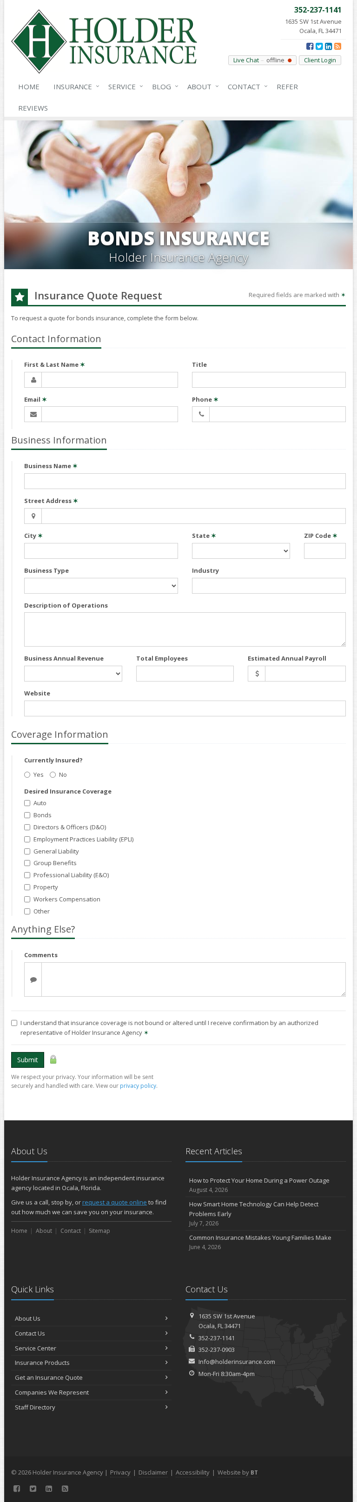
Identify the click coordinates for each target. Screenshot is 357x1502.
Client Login (320, 60)
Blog (163, 86)
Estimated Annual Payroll (287, 658)
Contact (245, 86)
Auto (39, 803)
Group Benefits (55, 863)
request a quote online (114, 1202)
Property (45, 887)
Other (41, 911)
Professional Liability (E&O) (71, 875)
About (200, 86)
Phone (205, 399)
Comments (41, 955)
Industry (205, 570)
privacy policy (138, 1086)
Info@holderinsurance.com (236, 1361)
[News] (337, 46)
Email (35, 399)
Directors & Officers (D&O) (69, 827)
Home (29, 86)
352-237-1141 (216, 1338)
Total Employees (162, 658)
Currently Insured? (53, 760)
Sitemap (99, 1231)
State (204, 535)
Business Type (46, 570)
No (63, 774)
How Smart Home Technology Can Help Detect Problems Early (253, 1213)
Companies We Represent (52, 1392)
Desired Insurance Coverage (68, 791)
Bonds (42, 815)
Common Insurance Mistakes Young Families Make (260, 1242)
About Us (27, 1318)
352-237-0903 (216, 1349)
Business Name (51, 466)
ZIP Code (320, 535)
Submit (27, 1059)
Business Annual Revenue (64, 658)
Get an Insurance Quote (49, 1377)
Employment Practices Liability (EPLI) (83, 839)
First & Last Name (54, 364)
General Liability (56, 851)
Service (123, 86)
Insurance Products (42, 1362)
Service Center (35, 1348)
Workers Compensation (66, 899)
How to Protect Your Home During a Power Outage (259, 1185)
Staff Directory (35, 1407)
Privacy (120, 1472)
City (33, 535)
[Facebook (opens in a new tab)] (309, 46)
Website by (238, 1472)
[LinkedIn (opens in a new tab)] (328, 46)
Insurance (74, 86)
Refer (287, 86)
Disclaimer (153, 1472)
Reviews (33, 107)
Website (37, 693)
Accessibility (193, 1472)
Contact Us (30, 1333)
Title (199, 364)
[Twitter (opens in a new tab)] (319, 46)
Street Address (51, 500)
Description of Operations (66, 605)
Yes (38, 774)
